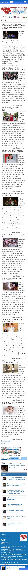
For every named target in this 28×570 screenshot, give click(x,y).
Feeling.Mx (4, 2)
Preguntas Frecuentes (6, 536)
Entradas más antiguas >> (5, 442)
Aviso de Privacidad (6, 543)
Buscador (3, 539)
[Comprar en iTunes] (10, 469)
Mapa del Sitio (4, 542)
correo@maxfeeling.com (12, 562)
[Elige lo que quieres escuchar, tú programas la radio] (14, 450)
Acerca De (3, 534)
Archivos (3, 540)
